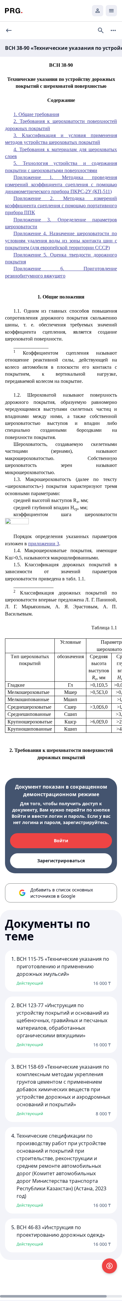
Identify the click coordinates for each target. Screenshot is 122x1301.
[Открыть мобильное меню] (111, 10)
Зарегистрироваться (61, 861)
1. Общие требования (36, 114)
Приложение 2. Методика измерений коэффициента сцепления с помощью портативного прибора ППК (61, 205)
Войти (61, 841)
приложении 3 (43, 543)
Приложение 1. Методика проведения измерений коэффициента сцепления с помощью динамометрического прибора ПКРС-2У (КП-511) (61, 184)
